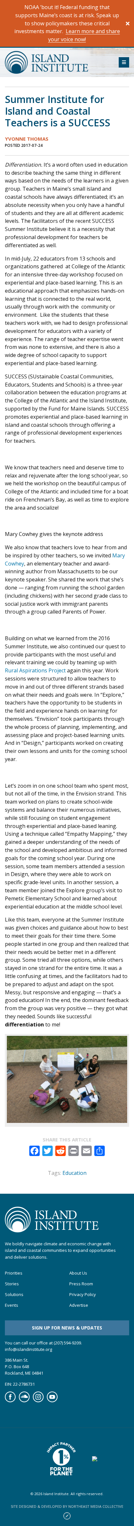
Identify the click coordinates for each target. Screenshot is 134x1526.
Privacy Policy (82, 1294)
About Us (78, 1273)
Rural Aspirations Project (35, 670)
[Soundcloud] (24, 1401)
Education (74, 1172)
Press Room (81, 1284)
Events (11, 1305)
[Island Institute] (57, 62)
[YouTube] (52, 1401)
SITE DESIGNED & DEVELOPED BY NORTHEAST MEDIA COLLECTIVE (67, 1506)
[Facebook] (10, 1401)
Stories (12, 1284)
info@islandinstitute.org (28, 1349)
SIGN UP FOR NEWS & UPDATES (67, 1328)
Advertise (78, 1305)
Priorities (13, 1273)
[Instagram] (38, 1401)
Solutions (14, 1294)
